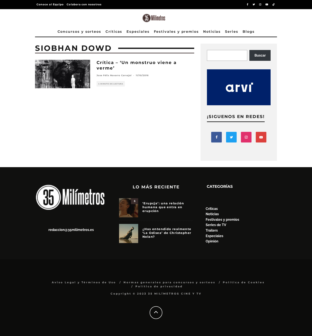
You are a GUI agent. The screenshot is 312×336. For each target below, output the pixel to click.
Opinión (212, 241)
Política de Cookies (244, 282)
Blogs (249, 32)
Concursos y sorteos (79, 32)
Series (231, 32)
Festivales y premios (176, 32)
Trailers (212, 230)
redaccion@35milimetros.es (71, 230)
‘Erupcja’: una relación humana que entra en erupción (163, 207)
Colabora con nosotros (84, 4)
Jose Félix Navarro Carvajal (114, 75)
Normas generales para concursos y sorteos (169, 282)
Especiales (137, 32)
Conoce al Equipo (50, 4)
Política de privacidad (159, 286)
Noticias (212, 32)
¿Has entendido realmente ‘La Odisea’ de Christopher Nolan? (166, 233)
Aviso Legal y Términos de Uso (84, 282)
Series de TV (216, 225)
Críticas (113, 32)
